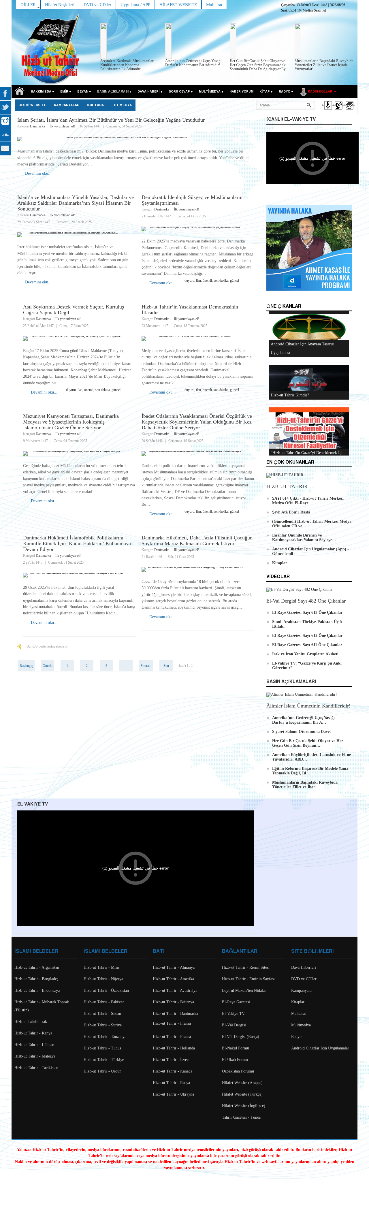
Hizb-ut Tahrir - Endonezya (37, 990)
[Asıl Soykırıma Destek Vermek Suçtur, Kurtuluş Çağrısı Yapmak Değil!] (79, 338)
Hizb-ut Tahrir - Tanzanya (105, 1036)
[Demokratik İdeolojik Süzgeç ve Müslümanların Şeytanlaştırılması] (198, 229)
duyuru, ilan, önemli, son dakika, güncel (211, 281)
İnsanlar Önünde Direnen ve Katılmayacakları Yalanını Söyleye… (304, 537)
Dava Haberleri (303, 967)
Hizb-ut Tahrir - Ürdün (102, 1071)
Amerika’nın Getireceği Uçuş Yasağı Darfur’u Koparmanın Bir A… (303, 720)
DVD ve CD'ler (304, 979)
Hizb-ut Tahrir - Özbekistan (106, 990)
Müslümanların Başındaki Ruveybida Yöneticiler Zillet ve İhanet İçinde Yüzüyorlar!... (324, 65)
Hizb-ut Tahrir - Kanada (172, 1071)
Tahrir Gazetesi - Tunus (241, 1117)
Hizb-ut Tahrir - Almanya (174, 967)
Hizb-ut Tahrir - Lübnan (34, 1045)
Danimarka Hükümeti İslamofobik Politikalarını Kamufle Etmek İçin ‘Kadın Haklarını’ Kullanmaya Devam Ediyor (77, 543)
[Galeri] (349, 110)
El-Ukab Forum (235, 1060)
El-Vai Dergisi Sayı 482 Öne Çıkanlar (306, 601)
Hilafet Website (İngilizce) (243, 1106)
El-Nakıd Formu (235, 1048)
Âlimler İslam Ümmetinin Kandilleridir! (308, 706)
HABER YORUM (241, 92)
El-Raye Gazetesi (236, 1002)
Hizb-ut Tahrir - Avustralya (175, 990)
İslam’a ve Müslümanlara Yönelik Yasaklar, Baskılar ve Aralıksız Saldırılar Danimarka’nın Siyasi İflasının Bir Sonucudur (75, 203)
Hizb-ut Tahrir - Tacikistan (36, 1068)
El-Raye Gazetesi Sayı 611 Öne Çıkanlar (307, 645)
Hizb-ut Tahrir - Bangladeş (36, 979)
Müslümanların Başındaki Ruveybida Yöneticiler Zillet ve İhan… (305, 784)
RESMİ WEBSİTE (32, 105)
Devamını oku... (38, 173)
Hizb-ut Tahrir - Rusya (171, 1083)
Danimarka (37, 126)
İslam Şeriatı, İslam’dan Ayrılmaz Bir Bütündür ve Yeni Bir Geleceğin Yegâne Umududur (111, 120)
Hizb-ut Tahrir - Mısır (102, 967)
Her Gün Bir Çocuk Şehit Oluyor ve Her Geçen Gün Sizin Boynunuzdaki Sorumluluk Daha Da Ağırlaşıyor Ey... (259, 65)
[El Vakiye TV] (338, 110)
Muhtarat (96, 105)
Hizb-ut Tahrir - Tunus (102, 1048)
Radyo (296, 1036)
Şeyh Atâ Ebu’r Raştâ (291, 512)
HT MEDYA (123, 105)
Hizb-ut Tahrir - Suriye (103, 1025)
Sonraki (146, 666)
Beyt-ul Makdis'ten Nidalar (244, 990)
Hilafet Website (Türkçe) (242, 1094)
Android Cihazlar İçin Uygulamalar (320, 1048)
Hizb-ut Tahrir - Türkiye (104, 1060)
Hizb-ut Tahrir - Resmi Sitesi (246, 967)
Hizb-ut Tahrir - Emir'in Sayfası (248, 979)
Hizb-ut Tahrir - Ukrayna (173, 1094)
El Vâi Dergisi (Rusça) (240, 1036)
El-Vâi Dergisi (234, 1025)
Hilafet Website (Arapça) (242, 1083)
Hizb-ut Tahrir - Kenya (33, 1033)
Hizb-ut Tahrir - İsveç (171, 1060)
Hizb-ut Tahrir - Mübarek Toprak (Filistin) (41, 1006)
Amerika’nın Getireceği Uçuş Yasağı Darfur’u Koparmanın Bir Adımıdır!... (194, 63)
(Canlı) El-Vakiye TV (291, 119)
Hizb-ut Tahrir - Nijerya (103, 979)
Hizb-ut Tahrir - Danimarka (175, 1013)
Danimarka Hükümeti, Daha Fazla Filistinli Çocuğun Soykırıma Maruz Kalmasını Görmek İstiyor (197, 540)
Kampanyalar (302, 990)
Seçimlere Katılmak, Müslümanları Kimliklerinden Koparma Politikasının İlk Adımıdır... (127, 65)
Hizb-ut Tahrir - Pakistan (104, 1002)
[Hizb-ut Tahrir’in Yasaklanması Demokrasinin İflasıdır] (198, 338)
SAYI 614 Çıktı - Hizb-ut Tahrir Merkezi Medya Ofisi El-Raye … (308, 500)
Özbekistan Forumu (238, 1071)
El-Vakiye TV (233, 1013)
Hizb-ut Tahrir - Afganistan (36, 967)
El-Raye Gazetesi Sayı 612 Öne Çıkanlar (307, 635)
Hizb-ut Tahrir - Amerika (173, 979)
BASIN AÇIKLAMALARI (291, 681)
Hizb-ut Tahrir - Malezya (34, 1056)
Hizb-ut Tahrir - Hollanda (174, 1048)
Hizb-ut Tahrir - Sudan (102, 1013)
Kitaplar (279, 563)
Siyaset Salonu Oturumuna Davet (301, 731)
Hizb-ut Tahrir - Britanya (173, 1002)
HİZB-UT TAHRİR (287, 486)
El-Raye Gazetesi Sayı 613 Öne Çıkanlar (307, 612)
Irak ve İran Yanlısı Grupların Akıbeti (305, 654)
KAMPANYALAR (66, 105)
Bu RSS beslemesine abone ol (47, 646)
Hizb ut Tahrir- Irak (30, 1021)
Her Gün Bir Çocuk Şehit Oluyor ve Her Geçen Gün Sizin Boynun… (307, 743)
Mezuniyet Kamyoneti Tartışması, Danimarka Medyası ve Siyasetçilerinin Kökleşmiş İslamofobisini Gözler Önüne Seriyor (71, 421)
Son (166, 666)
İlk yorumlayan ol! (62, 126)
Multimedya (301, 1025)
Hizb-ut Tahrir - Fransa (172, 1023)
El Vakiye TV (32, 804)
